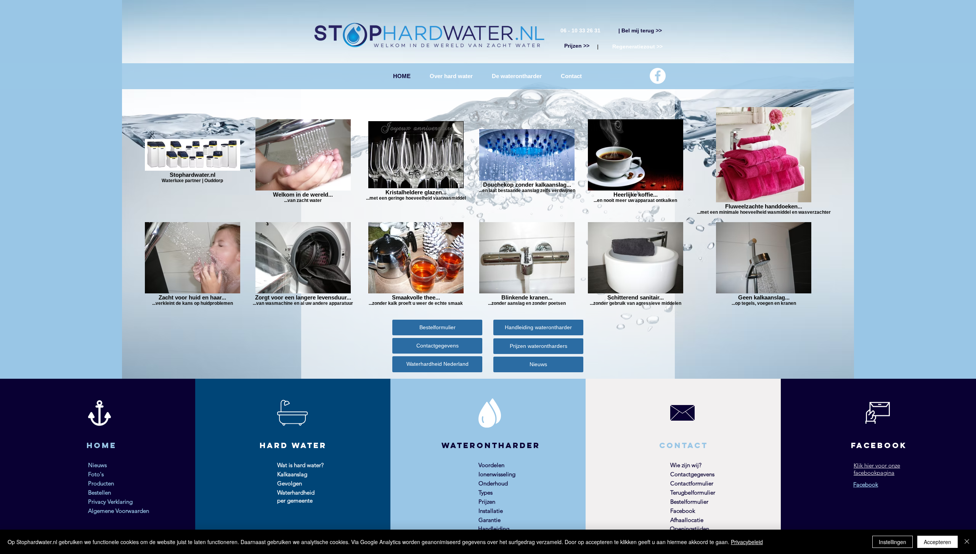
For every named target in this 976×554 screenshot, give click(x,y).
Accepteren (937, 542)
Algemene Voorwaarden (118, 510)
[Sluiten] (966, 542)
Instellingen (892, 542)
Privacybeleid (747, 542)
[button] (516, 76)
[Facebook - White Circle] (658, 76)
